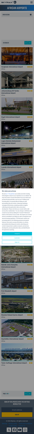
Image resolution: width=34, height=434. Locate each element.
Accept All (17, 233)
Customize (17, 238)
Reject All (17, 242)
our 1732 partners (10, 194)
